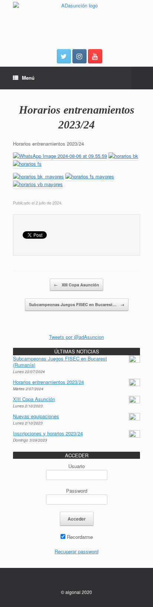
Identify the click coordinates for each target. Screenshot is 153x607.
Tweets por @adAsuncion (76, 336)
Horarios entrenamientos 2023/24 (48, 381)
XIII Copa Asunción (76, 284)
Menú (28, 77)
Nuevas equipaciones (36, 416)
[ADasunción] (76, 20)
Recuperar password (76, 551)
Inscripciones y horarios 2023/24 (48, 433)
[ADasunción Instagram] (79, 56)
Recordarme (79, 536)
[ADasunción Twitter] (64, 56)
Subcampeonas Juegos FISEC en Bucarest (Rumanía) (60, 361)
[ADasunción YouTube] (95, 56)
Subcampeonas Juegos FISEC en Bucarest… (76, 304)
